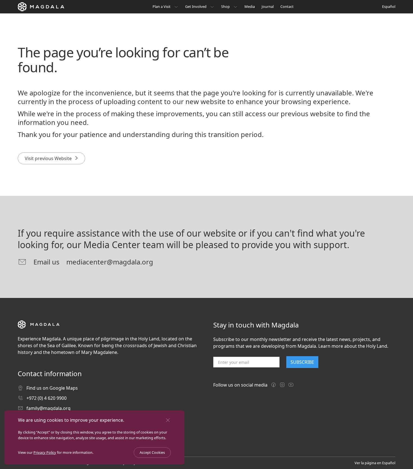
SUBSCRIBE (302, 362)
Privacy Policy (44, 452)
